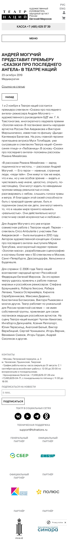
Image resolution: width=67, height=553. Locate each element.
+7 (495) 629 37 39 (38, 26)
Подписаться (13, 401)
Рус (62, 4)
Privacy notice (57, 522)
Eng (62, 8)
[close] (65, 522)
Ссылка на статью (13, 86)
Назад (9, 97)
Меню (33, 38)
